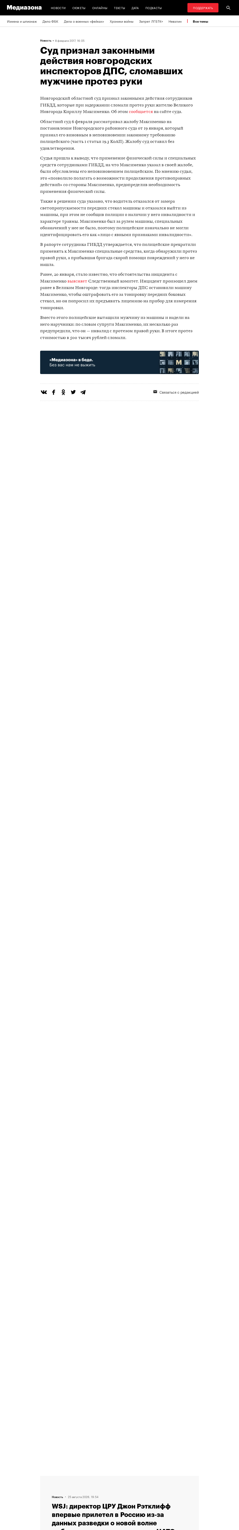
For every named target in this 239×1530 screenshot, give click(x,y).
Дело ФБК (50, 21)
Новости (58, 7)
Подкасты (153, 7)
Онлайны (100, 7)
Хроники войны (122, 21)
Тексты (119, 7)
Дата (135, 7)
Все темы (200, 21)
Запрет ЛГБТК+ (151, 21)
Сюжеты (79, 7)
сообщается (141, 112)
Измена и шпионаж (22, 21)
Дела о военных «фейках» (84, 21)
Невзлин (175, 21)
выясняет (77, 281)
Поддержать (203, 7)
